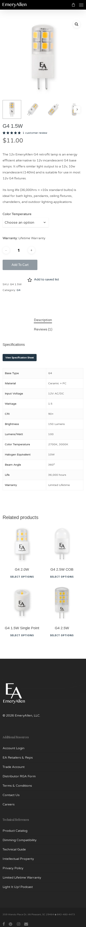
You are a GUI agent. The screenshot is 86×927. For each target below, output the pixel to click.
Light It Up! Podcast (18, 887)
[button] (81, 5)
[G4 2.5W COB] (61, 544)
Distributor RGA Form (19, 776)
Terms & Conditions (17, 786)
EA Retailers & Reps (18, 758)
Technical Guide (14, 849)
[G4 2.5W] (61, 602)
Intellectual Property (18, 859)
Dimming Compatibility (20, 840)
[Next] (77, 109)
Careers (9, 804)
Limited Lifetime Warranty (22, 878)
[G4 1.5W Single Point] (22, 602)
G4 (18, 290)
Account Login (13, 748)
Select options (22, 576)
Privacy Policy (13, 868)
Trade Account (14, 767)
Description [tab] (43, 320)
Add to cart (20, 264)
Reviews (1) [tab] (43, 329)
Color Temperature (17, 214)
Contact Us (11, 795)
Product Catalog (15, 831)
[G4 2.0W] (22, 544)
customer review (35, 133)
